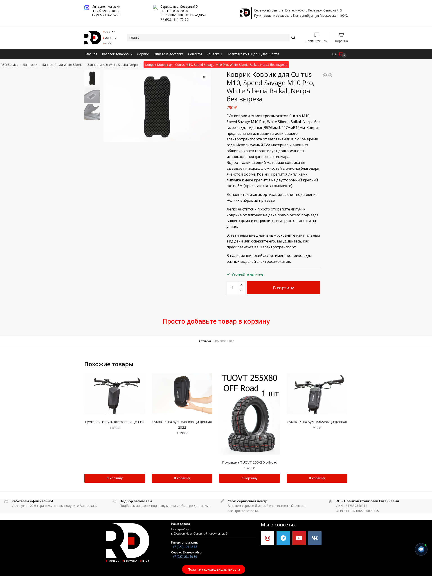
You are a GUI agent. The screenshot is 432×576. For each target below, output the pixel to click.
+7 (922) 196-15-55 (185, 547)
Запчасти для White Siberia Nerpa (113, 64)
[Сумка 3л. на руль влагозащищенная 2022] (182, 393)
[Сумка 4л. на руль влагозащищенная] (114, 393)
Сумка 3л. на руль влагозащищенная (317, 422)
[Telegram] (283, 538)
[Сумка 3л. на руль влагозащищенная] (317, 393)
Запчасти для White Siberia (62, 64)
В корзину (283, 288)
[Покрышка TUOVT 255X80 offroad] (249, 414)
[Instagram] (267, 538)
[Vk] (315, 538)
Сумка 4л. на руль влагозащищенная (114, 421)
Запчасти (30, 64)
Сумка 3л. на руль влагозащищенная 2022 (182, 424)
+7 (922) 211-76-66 (185, 556)
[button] (213, 569)
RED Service (9, 64)
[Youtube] (299, 538)
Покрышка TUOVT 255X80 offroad (249, 462)
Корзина (341, 41)
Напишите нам (316, 41)
